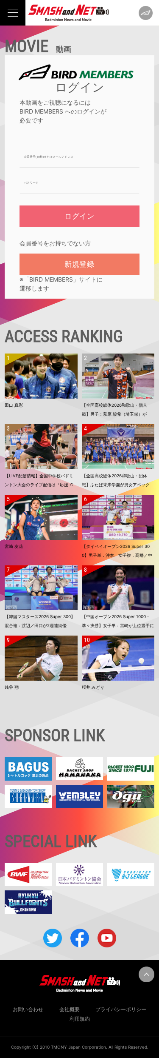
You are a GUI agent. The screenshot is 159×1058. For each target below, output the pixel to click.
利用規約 (80, 1018)
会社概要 (69, 1009)
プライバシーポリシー (120, 1009)
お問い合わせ (28, 1009)
